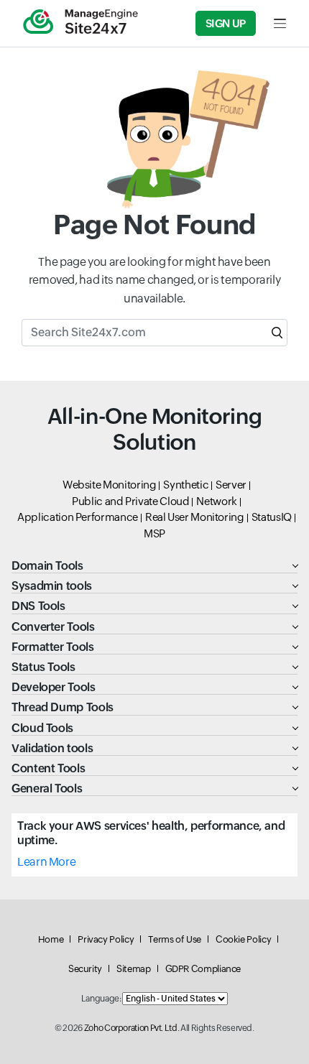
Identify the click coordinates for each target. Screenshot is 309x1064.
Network (216, 501)
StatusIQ (272, 517)
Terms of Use (174, 939)
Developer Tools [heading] (53, 687)
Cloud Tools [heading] (42, 728)
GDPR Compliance (203, 968)
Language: (101, 999)
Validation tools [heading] (52, 748)
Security (85, 968)
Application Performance (77, 517)
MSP (154, 533)
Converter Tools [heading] (53, 627)
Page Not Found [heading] (154, 224)
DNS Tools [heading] (38, 606)
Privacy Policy (106, 939)
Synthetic (185, 484)
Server (231, 484)
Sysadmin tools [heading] (51, 586)
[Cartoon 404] (154, 139)
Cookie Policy (243, 939)
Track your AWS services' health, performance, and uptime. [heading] (151, 832)
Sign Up (226, 23)
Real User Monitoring (194, 517)
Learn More (46, 862)
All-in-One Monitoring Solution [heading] (154, 429)
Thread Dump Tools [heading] (62, 707)
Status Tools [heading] (43, 667)
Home (51, 939)
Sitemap (133, 968)
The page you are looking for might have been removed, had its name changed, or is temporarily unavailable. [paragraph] (155, 280)
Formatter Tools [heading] (52, 647)
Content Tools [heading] (48, 768)
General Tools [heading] (46, 788)
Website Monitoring (110, 484)
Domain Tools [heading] (47, 566)
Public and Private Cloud (130, 501)
